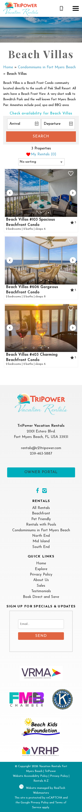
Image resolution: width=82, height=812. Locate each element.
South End (41, 547)
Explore (41, 569)
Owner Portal (41, 472)
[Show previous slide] (10, 193)
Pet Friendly (41, 519)
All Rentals (41, 508)
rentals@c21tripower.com (41, 448)
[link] (41, 200)
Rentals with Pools (41, 524)
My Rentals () (43, 154)
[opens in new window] (37, 491)
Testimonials (41, 591)
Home (8, 67)
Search (41, 136)
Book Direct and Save (41, 597)
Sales (41, 586)
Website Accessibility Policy (30, 776)
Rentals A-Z (41, 781)
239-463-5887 (41, 453)
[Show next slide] (73, 193)
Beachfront (41, 513)
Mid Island (41, 541)
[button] (75, 8)
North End (41, 536)
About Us (41, 580)
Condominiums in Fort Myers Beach (47, 67)
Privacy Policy (41, 574)
